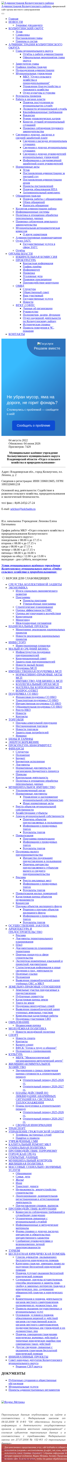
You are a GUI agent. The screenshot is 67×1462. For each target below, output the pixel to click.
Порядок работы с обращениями (42, 198)
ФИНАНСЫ (16, 748)
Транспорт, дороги (27, 1186)
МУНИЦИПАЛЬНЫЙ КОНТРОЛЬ (30, 1160)
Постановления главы (29, 38)
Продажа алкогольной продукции (36, 722)
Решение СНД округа (29, 1366)
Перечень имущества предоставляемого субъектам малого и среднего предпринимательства (40, 869)
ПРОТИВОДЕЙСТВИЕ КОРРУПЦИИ (32, 1208)
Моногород (23, 619)
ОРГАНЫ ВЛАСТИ (21, 253)
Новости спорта (25, 1038)
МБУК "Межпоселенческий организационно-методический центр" (39, 1059)
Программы (23, 597)
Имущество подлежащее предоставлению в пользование (42, 859)
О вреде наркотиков (35, 234)
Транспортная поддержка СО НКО (37, 700)
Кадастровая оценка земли (32, 999)
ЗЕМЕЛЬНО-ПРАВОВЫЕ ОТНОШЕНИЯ (35, 986)
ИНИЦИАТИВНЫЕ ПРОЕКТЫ (28, 1356)
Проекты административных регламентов (34, 1389)
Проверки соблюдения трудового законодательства (43, 130)
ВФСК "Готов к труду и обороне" (36, 1047)
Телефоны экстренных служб (33, 1134)
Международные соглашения (33, 623)
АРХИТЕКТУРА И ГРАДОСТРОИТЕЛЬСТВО (25, 930)
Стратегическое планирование (34, 606)
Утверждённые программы (39, 603)
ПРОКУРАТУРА (26, 260)
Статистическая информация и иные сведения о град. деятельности (38, 969)
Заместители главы (27, 63)
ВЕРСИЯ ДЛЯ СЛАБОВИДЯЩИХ (28, 578)
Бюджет (20, 758)
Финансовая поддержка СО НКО (36, 697)
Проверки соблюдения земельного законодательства (37, 223)
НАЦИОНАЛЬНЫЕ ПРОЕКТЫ (28, 626)
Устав (19, 31)
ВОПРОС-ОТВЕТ (27, 690)
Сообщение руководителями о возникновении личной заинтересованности (34, 1244)
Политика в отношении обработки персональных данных (37, 216)
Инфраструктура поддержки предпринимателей (33, 653)
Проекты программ (34, 600)
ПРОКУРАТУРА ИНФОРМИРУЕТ (30, 745)
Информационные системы (32, 211)
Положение (23, 754)
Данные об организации (38, 308)
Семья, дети (23, 1176)
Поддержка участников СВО (33, 1018)
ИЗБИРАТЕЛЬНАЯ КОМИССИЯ (36, 256)
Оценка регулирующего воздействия (38, 613)
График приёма (32, 266)
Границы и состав (27, 41)
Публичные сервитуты (30, 996)
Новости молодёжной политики (35, 1031)
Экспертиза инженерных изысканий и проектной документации (39, 962)
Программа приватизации (39, 838)
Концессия (22, 903)
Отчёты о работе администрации (43, 54)
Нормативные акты (27, 166)
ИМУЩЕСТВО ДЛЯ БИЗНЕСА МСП (39, 680)
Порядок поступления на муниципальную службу (38, 104)
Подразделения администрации (35, 70)
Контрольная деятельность (32, 777)
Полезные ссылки (27, 973)
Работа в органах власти (30, 99)
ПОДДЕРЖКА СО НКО (23, 693)
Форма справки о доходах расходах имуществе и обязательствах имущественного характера (37, 1234)
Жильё (20, 1179)
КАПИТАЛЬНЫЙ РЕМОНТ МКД (30, 1144)
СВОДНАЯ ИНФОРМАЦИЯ (34, 1125)
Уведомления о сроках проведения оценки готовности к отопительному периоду (38, 1073)
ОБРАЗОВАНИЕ (19, 1022)
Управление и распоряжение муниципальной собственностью (43, 798)
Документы (23, 764)
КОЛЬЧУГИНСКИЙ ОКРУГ (26, 28)
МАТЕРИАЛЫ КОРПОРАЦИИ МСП (39, 687)
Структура (29, 289)
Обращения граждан (28, 195)
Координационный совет (31, 658)
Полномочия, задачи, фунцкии (41, 314)
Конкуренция (24, 616)
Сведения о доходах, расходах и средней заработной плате (35, 136)
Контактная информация (38, 263)
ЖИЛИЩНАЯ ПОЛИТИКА (26, 1163)
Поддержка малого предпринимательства (29, 853)
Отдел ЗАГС (23, 240)
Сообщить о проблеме (33, 425)
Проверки (29, 272)
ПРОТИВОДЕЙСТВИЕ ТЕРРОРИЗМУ (33, 1150)
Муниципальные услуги (23, 1386)
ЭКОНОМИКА (18, 587)
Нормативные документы (31, 793)
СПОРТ (13, 1034)
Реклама (21, 877)
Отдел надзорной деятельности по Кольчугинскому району (42, 319)
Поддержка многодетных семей (35, 1006)
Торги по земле (25, 1002)
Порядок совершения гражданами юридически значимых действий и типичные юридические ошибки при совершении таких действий (38, 1339)
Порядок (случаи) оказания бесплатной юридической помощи (40, 1275)
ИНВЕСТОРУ (17, 642)
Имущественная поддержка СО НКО (38, 703)
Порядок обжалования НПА (40, 189)
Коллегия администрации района (36, 208)
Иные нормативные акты (38, 803)
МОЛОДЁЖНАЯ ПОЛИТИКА (27, 1028)
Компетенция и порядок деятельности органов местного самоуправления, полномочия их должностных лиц (39, 1302)
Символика (23, 34)
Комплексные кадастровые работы (37, 1015)
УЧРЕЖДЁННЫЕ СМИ (23, 1141)
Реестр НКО (23, 709)
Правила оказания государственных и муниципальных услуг (39, 1310)
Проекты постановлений (38, 186)
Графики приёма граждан (31, 66)
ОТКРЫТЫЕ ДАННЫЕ (23, 1157)
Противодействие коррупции (41, 282)
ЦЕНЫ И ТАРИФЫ (21, 738)
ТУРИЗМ (14, 1250)
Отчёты (20, 250)
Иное (19, 1183)
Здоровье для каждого (29, 25)
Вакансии (29, 115)
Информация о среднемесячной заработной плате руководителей (43, 162)
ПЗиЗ (19, 944)
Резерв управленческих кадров (42, 118)
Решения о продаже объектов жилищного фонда (41, 911)
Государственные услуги (38, 298)
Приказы (21, 774)
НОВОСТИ (16, 21)
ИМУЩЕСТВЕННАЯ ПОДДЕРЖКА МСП (35, 671)
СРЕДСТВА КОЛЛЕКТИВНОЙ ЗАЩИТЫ (35, 584)
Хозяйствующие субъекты (32, 812)
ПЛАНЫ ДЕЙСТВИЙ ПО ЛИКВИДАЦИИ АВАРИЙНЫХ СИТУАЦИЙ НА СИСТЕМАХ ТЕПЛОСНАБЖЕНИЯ (36, 1097)
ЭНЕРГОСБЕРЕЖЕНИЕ (24, 742)
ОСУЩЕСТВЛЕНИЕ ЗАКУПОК (29, 925)
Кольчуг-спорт (24, 1044)
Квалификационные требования (42, 112)
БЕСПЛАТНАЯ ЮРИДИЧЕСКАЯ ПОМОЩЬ (37, 1253)
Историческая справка (36, 324)
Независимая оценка (28, 1025)
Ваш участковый (33, 295)
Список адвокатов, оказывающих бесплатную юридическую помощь (37, 1258)
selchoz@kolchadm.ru (23, 508)
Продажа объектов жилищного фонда (39, 906)
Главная (13, 18)
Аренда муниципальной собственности (40, 816)
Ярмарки (21, 735)
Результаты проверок (28, 95)
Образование (24, 1173)
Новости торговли (27, 729)
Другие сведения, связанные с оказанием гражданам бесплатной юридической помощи (36, 1350)
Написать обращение (36, 205)
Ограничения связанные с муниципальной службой (32, 1220)
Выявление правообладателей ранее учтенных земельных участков (38, 1011)
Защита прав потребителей (32, 732)
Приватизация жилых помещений (36, 893)
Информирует (31, 269)
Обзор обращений (34, 202)
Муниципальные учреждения (34, 73)
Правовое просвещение (37, 279)
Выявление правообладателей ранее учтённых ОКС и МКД (38, 982)
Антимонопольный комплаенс (41, 192)
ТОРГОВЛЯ (16, 719)
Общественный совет (36, 292)
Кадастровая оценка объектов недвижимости (34, 898)
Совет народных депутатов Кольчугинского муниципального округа (35, 1361)
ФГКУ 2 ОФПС (25, 305)
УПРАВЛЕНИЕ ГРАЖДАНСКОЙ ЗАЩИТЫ (36, 1131)
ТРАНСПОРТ (17, 1128)
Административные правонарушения (39, 237)
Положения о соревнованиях (33, 1051)
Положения (23, 977)
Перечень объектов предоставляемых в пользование (43, 821)
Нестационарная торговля (32, 726)
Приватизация (24, 835)
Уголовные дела (33, 276)
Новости (28, 301)
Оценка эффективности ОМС (34, 610)
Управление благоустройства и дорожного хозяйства (42, 88)
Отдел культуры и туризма (39, 92)
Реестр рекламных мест (37, 880)
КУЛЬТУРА (16, 1054)
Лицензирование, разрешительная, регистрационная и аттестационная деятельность (37, 1199)
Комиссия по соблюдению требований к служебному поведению (40, 1213)
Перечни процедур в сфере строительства (32, 956)
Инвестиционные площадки (33, 645)
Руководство (30, 311)
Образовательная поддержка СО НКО (39, 706)
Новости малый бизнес (30, 664)
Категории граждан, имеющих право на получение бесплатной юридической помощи (40, 1266)
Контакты (22, 716)
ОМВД (20, 285)
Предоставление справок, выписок (37, 1205)
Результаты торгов (34, 832)
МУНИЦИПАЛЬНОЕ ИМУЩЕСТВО (32, 787)
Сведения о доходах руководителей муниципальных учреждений (44, 155)
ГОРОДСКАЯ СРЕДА (22, 1154)
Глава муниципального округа (34, 50)
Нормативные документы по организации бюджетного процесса (37, 769)
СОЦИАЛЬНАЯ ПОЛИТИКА (27, 1147)
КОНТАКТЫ (17, 334)
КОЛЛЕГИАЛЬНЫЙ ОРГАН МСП (37, 684)
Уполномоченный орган (30, 790)
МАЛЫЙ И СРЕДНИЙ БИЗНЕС (29, 648)
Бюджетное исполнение (30, 761)
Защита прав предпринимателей (35, 661)
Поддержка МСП (26, 668)
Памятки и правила (27, 1137)
